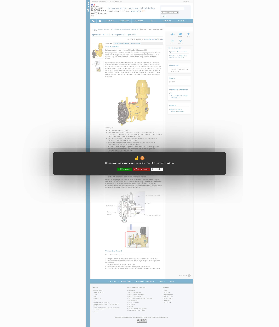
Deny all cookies (142, 169)
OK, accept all (125, 169)
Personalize (157, 169)
